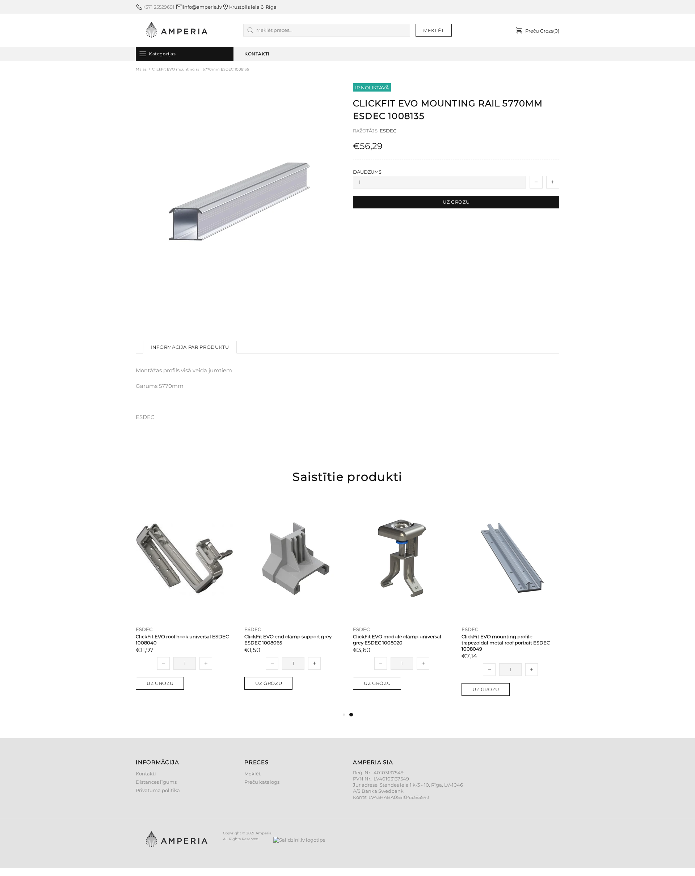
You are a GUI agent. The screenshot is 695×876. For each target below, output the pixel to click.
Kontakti (146, 773)
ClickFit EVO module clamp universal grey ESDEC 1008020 (397, 640)
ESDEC (388, 131)
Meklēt (252, 773)
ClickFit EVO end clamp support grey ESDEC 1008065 (288, 640)
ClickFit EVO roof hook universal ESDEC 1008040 (182, 640)
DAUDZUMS (367, 172)
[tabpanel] (402, 600)
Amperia (177, 30)
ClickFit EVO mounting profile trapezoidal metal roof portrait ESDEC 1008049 (506, 643)
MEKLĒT (433, 30)
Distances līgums (156, 782)
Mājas (141, 69)
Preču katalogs (261, 782)
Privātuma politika (158, 790)
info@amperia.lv (202, 7)
